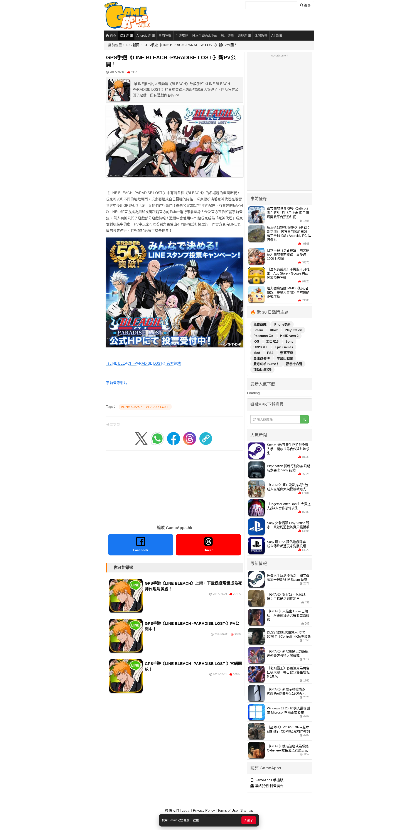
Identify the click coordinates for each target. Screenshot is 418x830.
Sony (289, 341)
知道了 (248, 820)
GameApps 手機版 (268, 780)
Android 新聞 (146, 35)
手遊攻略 (181, 35)
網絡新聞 (244, 35)
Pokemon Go (263, 336)
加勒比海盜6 (262, 369)
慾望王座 (286, 353)
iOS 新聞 (126, 35)
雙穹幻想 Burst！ (266, 364)
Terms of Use (227, 810)
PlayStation (293, 330)
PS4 (270, 353)
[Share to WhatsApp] (157, 438)
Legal (186, 810)
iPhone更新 (282, 324)
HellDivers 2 (289, 336)
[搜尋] (304, 419)
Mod (257, 353)
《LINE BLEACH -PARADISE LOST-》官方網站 (143, 363)
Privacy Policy (204, 810)
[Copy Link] (205, 438)
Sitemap (246, 810)
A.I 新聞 (277, 35)
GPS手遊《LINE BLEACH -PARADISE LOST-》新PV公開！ (190, 45)
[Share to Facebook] (173, 438)
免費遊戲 (260, 324)
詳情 (196, 820)
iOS (256, 341)
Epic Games (284, 347)
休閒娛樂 (261, 35)
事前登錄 (165, 35)
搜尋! (307, 5)
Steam (258, 330)
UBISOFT (261, 347)
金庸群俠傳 (262, 358)
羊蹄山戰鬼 (285, 358)
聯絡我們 (172, 810)
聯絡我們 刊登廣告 (268, 786)
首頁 (112, 35)
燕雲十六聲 (294, 364)
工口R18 (272, 341)
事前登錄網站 (116, 383)
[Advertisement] (174, 486)
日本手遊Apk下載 (204, 35)
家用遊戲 (227, 35)
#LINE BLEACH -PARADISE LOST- (145, 406)
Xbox (274, 330)
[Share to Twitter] (141, 438)
